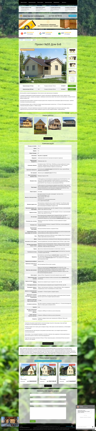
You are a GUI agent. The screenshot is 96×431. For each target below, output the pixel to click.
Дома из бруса (24, 2)
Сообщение (32, 406)
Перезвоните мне (72, 15)
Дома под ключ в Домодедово (33, 16)
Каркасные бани (48, 2)
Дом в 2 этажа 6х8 (44, 376)
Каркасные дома (32, 2)
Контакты (64, 2)
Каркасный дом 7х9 (64, 376)
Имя (30, 393)
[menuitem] (24, 2)
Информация (56, 2)
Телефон (31, 397)
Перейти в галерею (47, 138)
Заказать (72, 85)
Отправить (33, 421)
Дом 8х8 (22, 376)
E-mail (31, 401)
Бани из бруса (40, 2)
